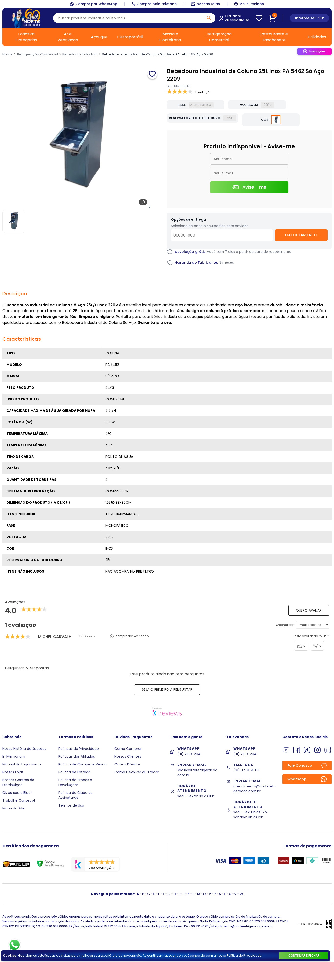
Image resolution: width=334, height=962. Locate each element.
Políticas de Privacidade (78, 748)
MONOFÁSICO (201, 104)
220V (267, 104)
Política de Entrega (74, 772)
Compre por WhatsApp (96, 3)
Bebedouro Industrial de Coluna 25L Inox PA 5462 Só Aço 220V (157, 54)
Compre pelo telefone (157, 3)
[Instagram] (317, 750)
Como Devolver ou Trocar (136, 772)
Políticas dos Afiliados (76, 756)
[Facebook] (297, 750)
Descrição (14, 293)
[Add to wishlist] (152, 74)
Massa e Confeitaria (170, 37)
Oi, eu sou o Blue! (17, 792)
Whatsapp (296, 779)
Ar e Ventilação (67, 37)
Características (21, 339)
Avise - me (254, 187)
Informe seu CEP (309, 18)
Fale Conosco (299, 765)
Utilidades (317, 37)
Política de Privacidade (244, 955)
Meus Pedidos (251, 3)
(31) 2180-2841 (189, 754)
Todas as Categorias (26, 37)
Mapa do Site (13, 808)
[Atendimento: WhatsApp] (14, 945)
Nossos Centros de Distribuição (18, 782)
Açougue (99, 37)
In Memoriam (13, 756)
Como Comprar (128, 748)
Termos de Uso (71, 805)
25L (230, 118)
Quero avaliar (309, 610)
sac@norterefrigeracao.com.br (197, 772)
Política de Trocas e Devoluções (75, 782)
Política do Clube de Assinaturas (75, 795)
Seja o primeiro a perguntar (167, 689)
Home (7, 54)
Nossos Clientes (127, 756)
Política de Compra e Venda (82, 764)
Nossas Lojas (208, 3)
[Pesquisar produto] (209, 18)
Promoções (317, 51)
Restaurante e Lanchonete (274, 37)
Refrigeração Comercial (219, 37)
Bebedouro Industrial (79, 54)
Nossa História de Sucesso (24, 748)
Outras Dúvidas (127, 764)
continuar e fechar (303, 955)
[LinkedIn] (328, 750)
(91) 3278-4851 (246, 770)
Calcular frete (301, 235)
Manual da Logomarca (21, 764)
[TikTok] (307, 750)
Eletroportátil (130, 37)
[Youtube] (286, 750)
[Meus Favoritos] (259, 18)
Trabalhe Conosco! (18, 800)
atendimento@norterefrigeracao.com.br (254, 789)
